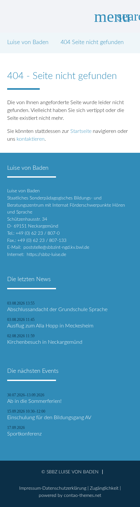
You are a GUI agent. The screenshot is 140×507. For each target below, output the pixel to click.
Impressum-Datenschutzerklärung (52, 488)
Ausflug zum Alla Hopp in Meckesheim (50, 325)
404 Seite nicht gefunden (92, 42)
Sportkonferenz (24, 433)
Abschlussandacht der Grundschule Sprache (57, 309)
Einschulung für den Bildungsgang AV (49, 417)
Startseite (80, 131)
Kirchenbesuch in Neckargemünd (44, 342)
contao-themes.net (82, 495)
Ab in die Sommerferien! (34, 401)
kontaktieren (31, 139)
